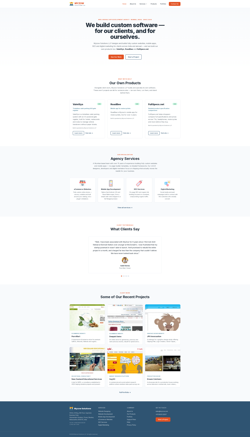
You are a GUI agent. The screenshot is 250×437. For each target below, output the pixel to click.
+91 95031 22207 (161, 414)
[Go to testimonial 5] (128, 276)
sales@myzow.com (162, 411)
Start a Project (133, 57)
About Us (133, 4)
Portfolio (163, 4)
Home (124, 4)
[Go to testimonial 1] (121, 276)
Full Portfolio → (125, 392)
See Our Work (116, 57)
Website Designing (104, 411)
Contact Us (175, 4)
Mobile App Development (106, 417)
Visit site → (89, 133)
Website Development (105, 414)
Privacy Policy (131, 425)
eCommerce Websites (105, 419)
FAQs (128, 422)
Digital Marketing (103, 425)
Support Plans (131, 419)
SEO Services (102, 422)
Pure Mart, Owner (125, 268)
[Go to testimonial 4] (126, 276)
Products (154, 4)
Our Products (131, 414)
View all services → (125, 208)
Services (142, 4)
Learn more (78, 133)
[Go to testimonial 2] (123, 276)
